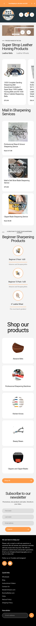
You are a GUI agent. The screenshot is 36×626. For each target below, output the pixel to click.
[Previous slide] (22, 32)
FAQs (4, 596)
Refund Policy (7, 599)
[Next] (32, 3)
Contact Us (6, 586)
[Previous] (4, 3)
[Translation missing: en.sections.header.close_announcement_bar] (35, 3)
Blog (3, 580)
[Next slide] (29, 32)
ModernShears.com (8, 590)
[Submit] (31, 615)
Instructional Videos (9, 583)
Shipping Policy (7, 603)
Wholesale (5, 577)
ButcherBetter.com (8, 593)
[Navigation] (32, 15)
